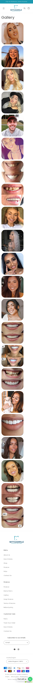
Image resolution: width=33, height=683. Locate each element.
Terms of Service (9, 603)
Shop (5, 563)
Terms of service (12, 679)
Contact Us (8, 575)
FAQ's (6, 619)
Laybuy (6, 595)
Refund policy (8, 607)
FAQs (5, 571)
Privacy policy (24, 676)
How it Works (8, 559)
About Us (7, 555)
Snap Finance (8, 599)
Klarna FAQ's (8, 591)
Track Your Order (9, 623)
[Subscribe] (27, 642)
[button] (4, 8)
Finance (6, 567)
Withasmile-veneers (15, 674)
